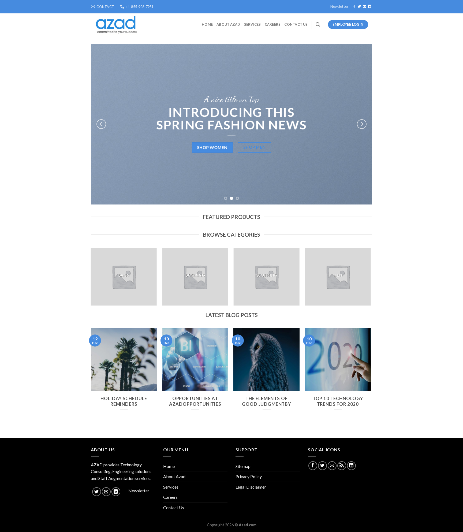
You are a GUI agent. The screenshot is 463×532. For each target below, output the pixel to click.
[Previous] (101, 124)
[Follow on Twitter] (359, 7)
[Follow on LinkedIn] (369, 7)
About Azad (228, 24)
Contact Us (296, 24)
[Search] (318, 24)
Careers (273, 24)
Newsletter (339, 6)
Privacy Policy (249, 476)
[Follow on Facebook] (354, 7)
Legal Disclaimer (251, 486)
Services (252, 24)
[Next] (362, 124)
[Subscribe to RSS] (341, 465)
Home (207, 24)
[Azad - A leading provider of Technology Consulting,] (114, 25)
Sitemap (243, 466)
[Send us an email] (364, 7)
